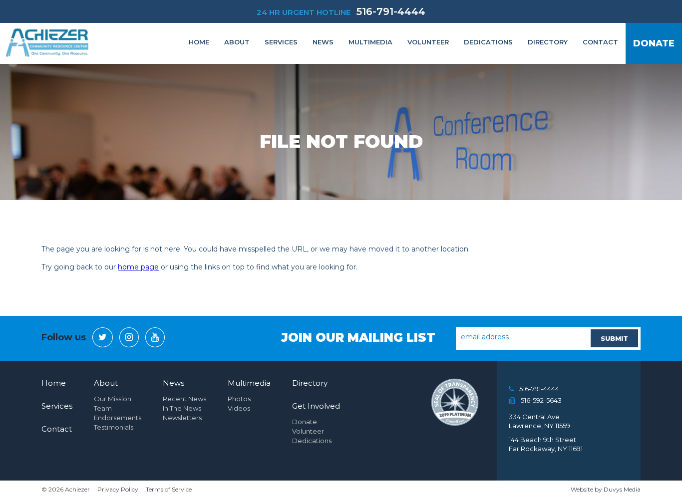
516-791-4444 (390, 11)
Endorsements (117, 418)
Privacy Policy (117, 489)
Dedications (488, 42)
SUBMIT (614, 338)
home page (138, 266)
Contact (600, 42)
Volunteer (428, 42)
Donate (654, 43)
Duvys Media (622, 489)
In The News (182, 408)
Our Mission (112, 399)
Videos (239, 408)
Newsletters (182, 418)
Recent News (184, 399)
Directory (548, 42)
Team (103, 408)
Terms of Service (169, 489)
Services (281, 42)
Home (199, 42)
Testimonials (113, 427)
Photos (239, 399)
